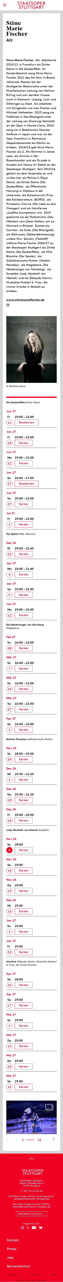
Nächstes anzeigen (54, 1139)
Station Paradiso (16, 739)
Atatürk (11, 961)
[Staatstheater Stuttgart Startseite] (32, 5)
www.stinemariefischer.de (25, 300)
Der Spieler (12, 533)
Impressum (13, 1274)
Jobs (10, 1258)
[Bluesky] (40, 1227)
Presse (11, 1249)
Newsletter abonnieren (30, 1213)
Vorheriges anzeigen (7, 1139)
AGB (53, 1274)
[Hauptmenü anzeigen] (4, 5)
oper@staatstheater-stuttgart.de (31, 1198)
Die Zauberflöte (15, 402)
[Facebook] (28, 1227)
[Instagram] (7, 305)
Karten (23, 443)
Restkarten (26, 422)
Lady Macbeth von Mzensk (22, 830)
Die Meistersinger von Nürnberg (25, 624)
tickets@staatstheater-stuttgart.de (31, 1206)
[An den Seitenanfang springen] (31, 1158)
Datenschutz (35, 1274)
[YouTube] (34, 1227)
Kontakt (13, 1240)
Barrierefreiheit (18, 1266)
